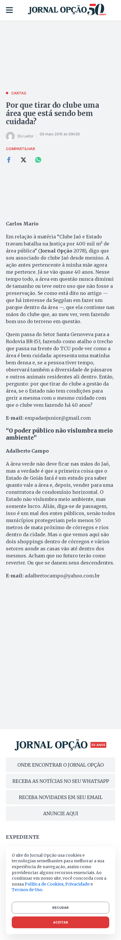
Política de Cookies (44, 884)
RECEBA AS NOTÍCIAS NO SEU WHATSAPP (60, 781)
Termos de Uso (27, 889)
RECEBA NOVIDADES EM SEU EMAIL (60, 797)
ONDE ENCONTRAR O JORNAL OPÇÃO (60, 765)
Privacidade (77, 884)
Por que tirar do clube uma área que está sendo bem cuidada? (52, 113)
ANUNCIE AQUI (60, 813)
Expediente (22, 837)
